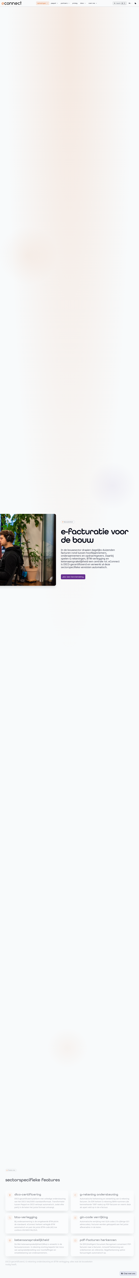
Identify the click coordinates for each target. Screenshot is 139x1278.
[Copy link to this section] (62, 1179)
